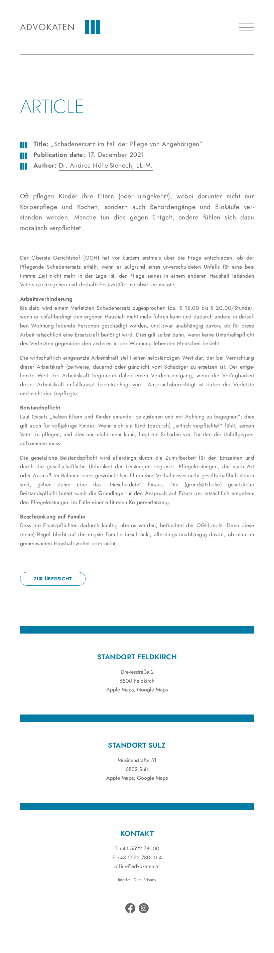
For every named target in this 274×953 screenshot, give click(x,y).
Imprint (124, 880)
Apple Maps (120, 689)
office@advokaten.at (137, 866)
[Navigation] (246, 27)
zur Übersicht (53, 578)
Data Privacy (145, 880)
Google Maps (152, 689)
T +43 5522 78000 (137, 848)
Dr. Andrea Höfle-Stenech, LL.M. (106, 165)
